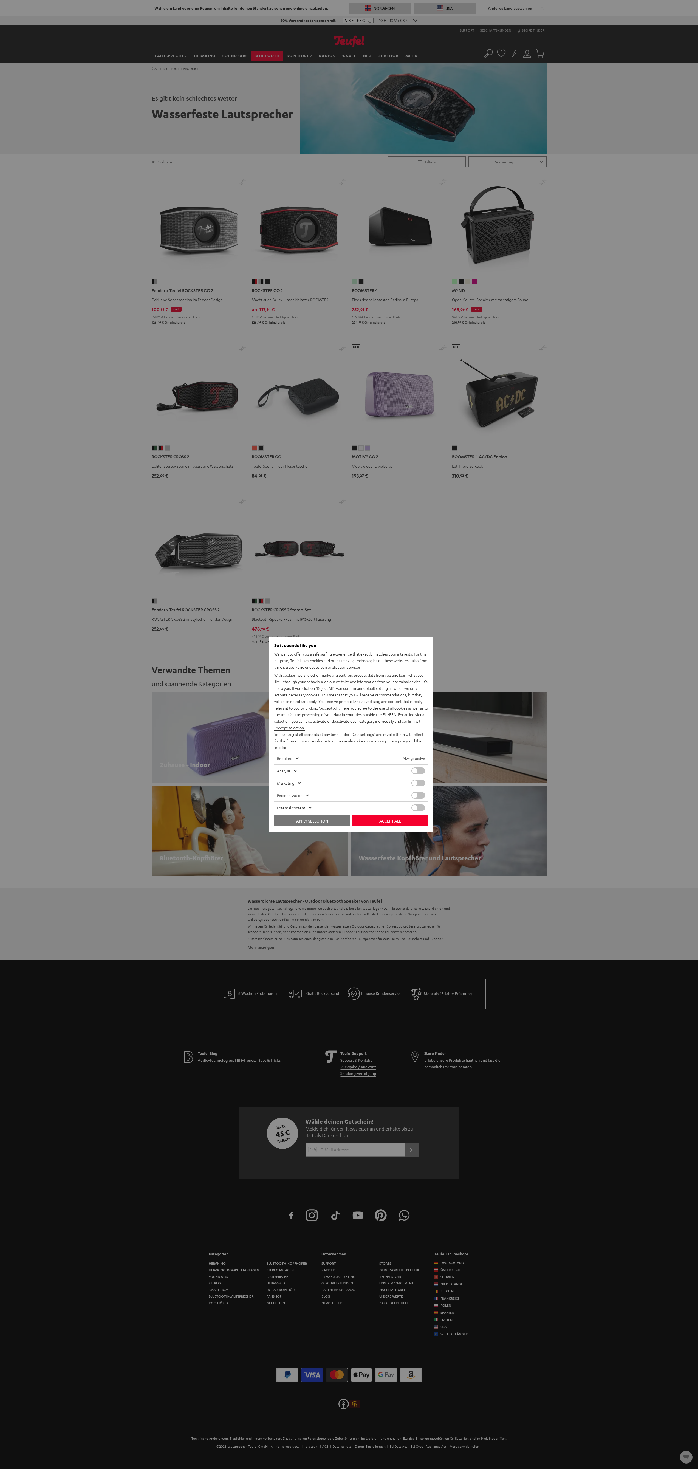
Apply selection (312, 820)
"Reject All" (325, 688)
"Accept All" (329, 707)
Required (284, 758)
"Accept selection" (289, 727)
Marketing (285, 783)
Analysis (283, 770)
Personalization (290, 795)
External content (291, 807)
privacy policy (396, 740)
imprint (280, 747)
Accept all (390, 820)
